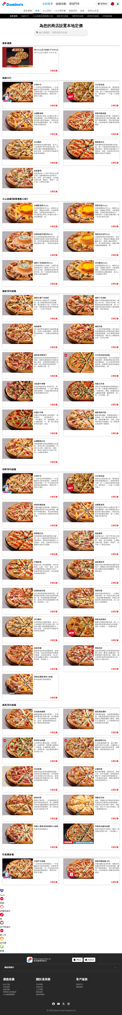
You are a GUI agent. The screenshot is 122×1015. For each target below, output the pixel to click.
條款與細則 (40, 994)
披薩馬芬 (73, 10)
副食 (82, 10)
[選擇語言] (112, 3)
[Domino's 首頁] (12, 4)
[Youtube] (58, 1004)
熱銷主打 (25, 16)
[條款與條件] (115, 967)
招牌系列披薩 (78, 16)
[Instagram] (68, 1004)
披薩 (37, 10)
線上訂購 (6, 984)
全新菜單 (47, 3)
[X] (63, 1004)
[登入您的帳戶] (117, 3)
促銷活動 (61, 3)
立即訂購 (53, 71)
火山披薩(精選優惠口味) (43, 16)
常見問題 (39, 984)
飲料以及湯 (93, 10)
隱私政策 (39, 992)
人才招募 (39, 989)
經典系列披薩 (93, 16)
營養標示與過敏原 (9, 992)
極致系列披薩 (62, 16)
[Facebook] (53, 1004)
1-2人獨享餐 (60, 10)
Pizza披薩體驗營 (9, 994)
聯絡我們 (79, 987)
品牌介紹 (39, 987)
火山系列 (47, 10)
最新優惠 (27, 10)
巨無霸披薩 (107, 16)
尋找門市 (74, 3)
